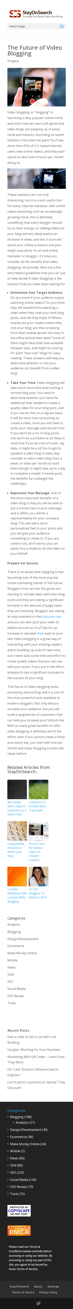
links (40, 633)
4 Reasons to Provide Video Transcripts (37, 806)
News (11, 967)
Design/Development (23, 939)
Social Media (16, 989)
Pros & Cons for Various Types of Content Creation (37, 852)
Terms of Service (22, 1292)
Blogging (12, 61)
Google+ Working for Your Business (33, 1049)
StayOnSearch (19, 1286)
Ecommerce (15, 946)
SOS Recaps (15, 996)
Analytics (13, 924)
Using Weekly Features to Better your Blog (15, 850)
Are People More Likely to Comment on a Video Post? (16, 808)
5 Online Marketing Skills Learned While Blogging (17, 895)
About (38, 1286)
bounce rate (52, 616)
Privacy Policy (48, 1292)
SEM (10, 974)
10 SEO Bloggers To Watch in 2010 (38, 893)
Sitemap (53, 1286)
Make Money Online (22, 953)
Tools (11, 1003)
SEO (10, 981)
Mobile (12, 960)
